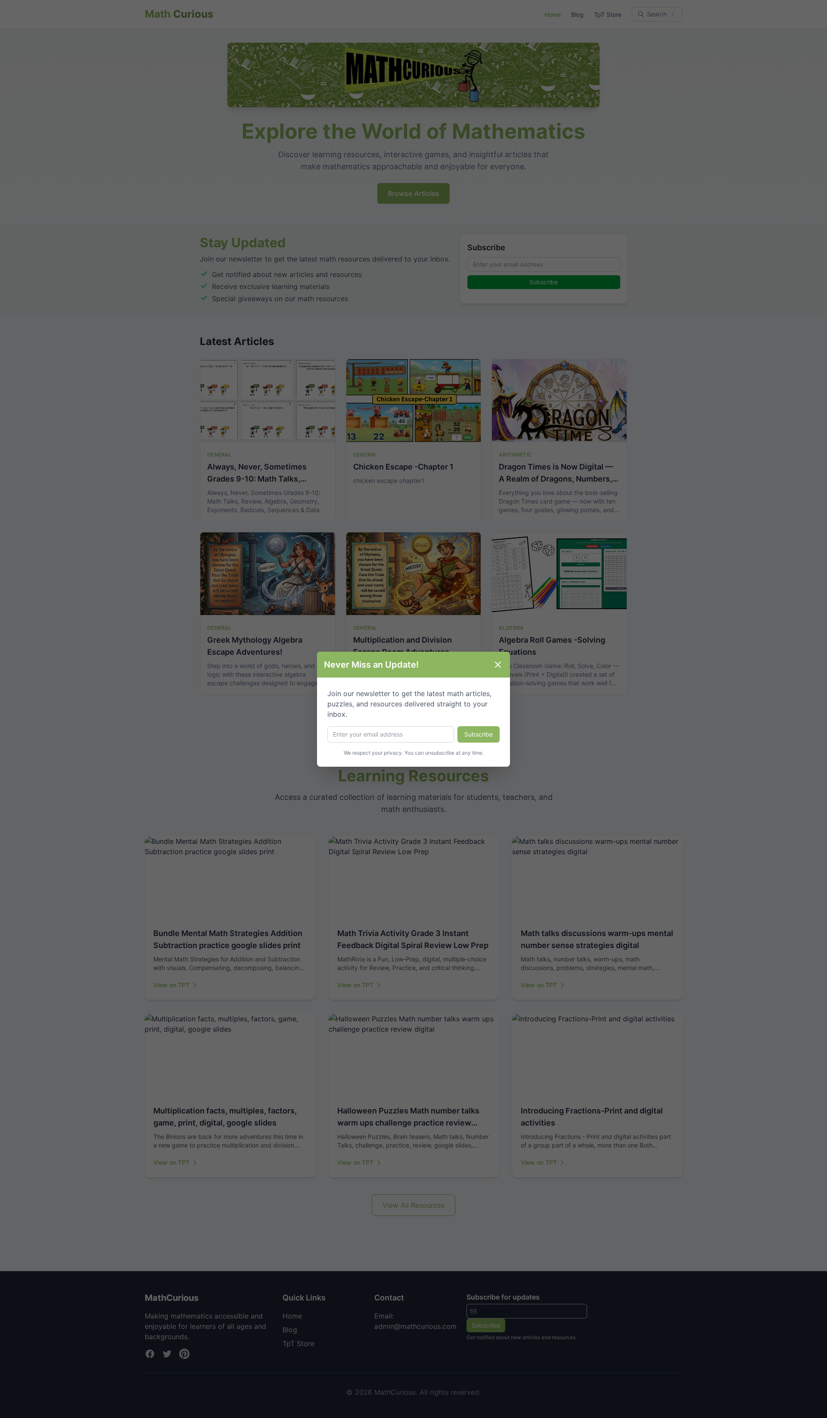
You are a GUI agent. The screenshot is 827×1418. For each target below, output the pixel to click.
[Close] (498, 664)
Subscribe (478, 734)
